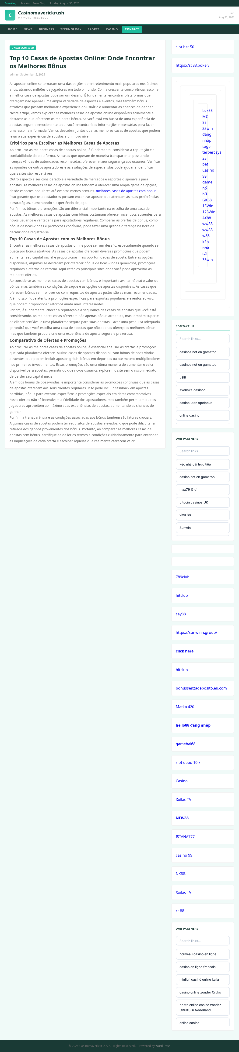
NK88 (180, 873)
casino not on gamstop (197, 477)
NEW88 (182, 818)
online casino (189, 415)
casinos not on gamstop (198, 352)
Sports (93, 29)
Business (46, 29)
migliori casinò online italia (199, 979)
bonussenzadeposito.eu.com (201, 688)
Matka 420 (185, 706)
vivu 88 (185, 515)
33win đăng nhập (207, 134)
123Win (208, 211)
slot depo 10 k (188, 762)
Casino (112, 29)
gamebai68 (185, 743)
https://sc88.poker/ (193, 65)
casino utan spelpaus (195, 403)
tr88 (182, 377)
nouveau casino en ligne (197, 954)
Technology (70, 29)
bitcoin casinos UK (193, 502)
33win (207, 259)
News (28, 29)
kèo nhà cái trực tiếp (195, 464)
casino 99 (184, 855)
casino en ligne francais (197, 967)
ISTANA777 (185, 836)
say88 (181, 614)
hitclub (182, 595)
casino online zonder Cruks (200, 992)
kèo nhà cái (205, 247)
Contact (132, 29)
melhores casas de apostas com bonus (126, 191)
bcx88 (207, 110)
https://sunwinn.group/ (196, 632)
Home (12, 29)
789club (183, 576)
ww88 (207, 223)
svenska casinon (192, 390)
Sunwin (185, 528)
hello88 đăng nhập (193, 725)
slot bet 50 (185, 46)
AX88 (206, 218)
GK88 (207, 200)
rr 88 (180, 910)
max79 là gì (188, 489)
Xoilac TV (183, 799)
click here (184, 651)
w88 (206, 235)
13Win (207, 205)
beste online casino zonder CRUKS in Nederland (200, 1007)
